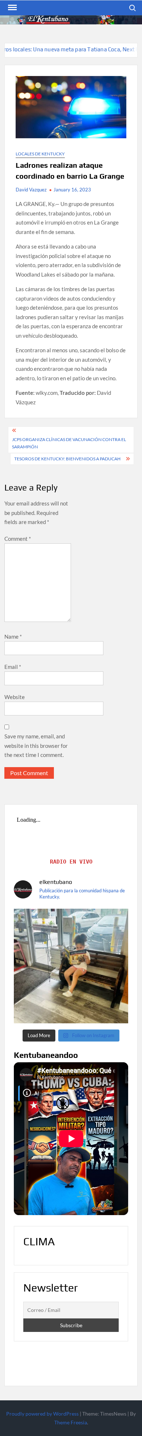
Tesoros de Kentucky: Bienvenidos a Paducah (68, 458)
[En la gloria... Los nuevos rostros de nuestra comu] (71, 966)
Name (13, 636)
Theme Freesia (70, 1422)
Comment (17, 538)
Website (14, 697)
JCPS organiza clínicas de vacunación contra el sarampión (69, 443)
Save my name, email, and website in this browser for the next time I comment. (36, 745)
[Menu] (11, 7)
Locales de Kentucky (40, 153)
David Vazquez (31, 190)
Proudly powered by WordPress (42, 1414)
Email (12, 666)
